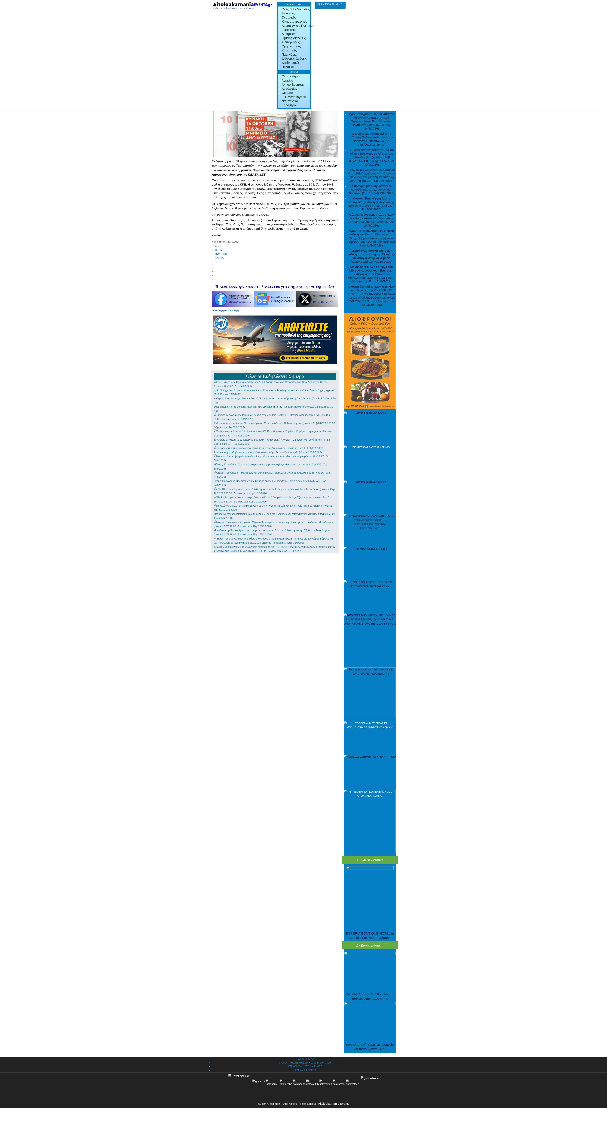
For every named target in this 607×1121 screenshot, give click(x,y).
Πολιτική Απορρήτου (268, 1103)
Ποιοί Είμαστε (308, 1103)
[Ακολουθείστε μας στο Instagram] (332, 1085)
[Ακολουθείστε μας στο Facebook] (286, 1085)
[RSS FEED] (339, 1085)
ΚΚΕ (243, 184)
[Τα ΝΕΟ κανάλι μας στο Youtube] (325, 1085)
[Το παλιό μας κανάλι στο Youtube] (312, 1085)
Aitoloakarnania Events (333, 1103)
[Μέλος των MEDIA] (369, 1085)
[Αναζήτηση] (352, 1085)
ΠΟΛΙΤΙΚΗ (221, 254)
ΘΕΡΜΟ (219, 250)
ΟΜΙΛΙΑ (219, 257)
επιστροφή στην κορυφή (225, 310)
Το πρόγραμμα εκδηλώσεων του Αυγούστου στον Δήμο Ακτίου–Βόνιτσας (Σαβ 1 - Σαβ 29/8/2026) (268, 452)
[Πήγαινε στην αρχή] (258, 1085)
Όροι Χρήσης (289, 1103)
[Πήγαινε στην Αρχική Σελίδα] (272, 1085)
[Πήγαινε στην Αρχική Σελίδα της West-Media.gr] (239, 1085)
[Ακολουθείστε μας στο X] (299, 1085)
